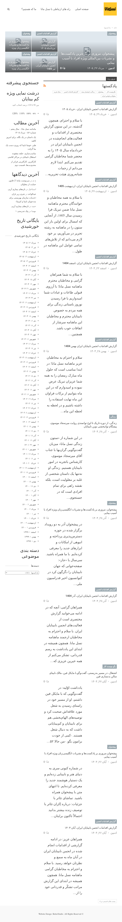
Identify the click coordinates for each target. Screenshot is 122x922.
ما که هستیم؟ (28, 9)
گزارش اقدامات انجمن (47, 33)
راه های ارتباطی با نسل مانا (56, 9)
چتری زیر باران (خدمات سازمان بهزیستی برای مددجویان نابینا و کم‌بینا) (22, 198)
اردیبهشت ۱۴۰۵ (27, 256)
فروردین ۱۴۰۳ (28, 362)
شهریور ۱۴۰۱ (29, 449)
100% (28, 113)
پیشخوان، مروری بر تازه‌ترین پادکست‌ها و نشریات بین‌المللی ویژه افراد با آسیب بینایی (88, 58)
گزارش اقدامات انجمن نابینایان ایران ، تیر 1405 (45, 65)
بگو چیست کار (111, 92)
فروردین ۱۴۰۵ (28, 261)
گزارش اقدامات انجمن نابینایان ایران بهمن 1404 (90, 346)
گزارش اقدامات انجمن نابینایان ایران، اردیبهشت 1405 (87, 186)
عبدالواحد (32, 194)
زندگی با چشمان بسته (88, 92)
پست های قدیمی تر (108, 901)
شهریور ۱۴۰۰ (29, 504)
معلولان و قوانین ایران (109, 96)
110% (22, 113)
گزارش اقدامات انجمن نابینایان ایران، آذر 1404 (91, 595)
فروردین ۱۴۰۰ (28, 527)
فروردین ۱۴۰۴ (28, 307)
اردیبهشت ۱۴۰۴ (27, 302)
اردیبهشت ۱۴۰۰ (28, 522)
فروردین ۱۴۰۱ (28, 472)
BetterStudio (58, 913)
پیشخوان (112, 33)
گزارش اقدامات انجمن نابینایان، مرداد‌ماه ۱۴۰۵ (47, 45)
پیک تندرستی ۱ (21, 211)
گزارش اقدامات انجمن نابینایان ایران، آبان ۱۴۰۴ (91, 827)
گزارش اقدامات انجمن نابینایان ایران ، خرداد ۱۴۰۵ (89, 109)
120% (15, 113)
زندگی (113, 416)
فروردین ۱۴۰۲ (28, 417)
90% (34, 113)
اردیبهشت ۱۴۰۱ (27, 467)
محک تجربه (57, 92)
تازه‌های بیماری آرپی (16, 189)
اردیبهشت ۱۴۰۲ (28, 412)
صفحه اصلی (82, 9)
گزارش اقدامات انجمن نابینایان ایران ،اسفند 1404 (89, 263)
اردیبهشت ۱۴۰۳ (27, 357)
